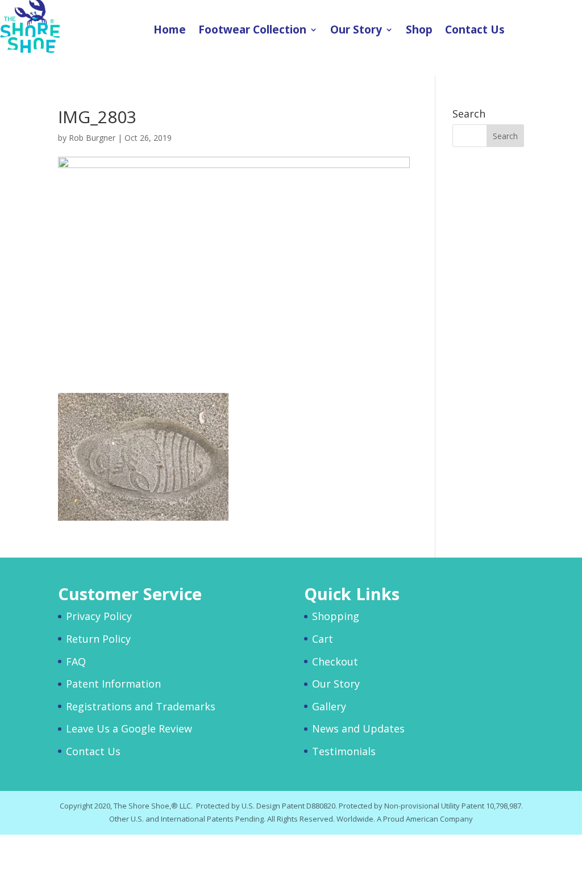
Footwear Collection (252, 31)
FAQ (76, 661)
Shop (419, 31)
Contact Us (475, 31)
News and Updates (358, 728)
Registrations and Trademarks (140, 706)
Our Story (356, 31)
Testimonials (344, 751)
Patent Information (113, 683)
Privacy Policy (99, 616)
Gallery (329, 706)
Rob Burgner (92, 137)
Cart (322, 639)
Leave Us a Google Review (129, 728)
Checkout (335, 661)
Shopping (335, 616)
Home (169, 31)
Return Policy (98, 639)
